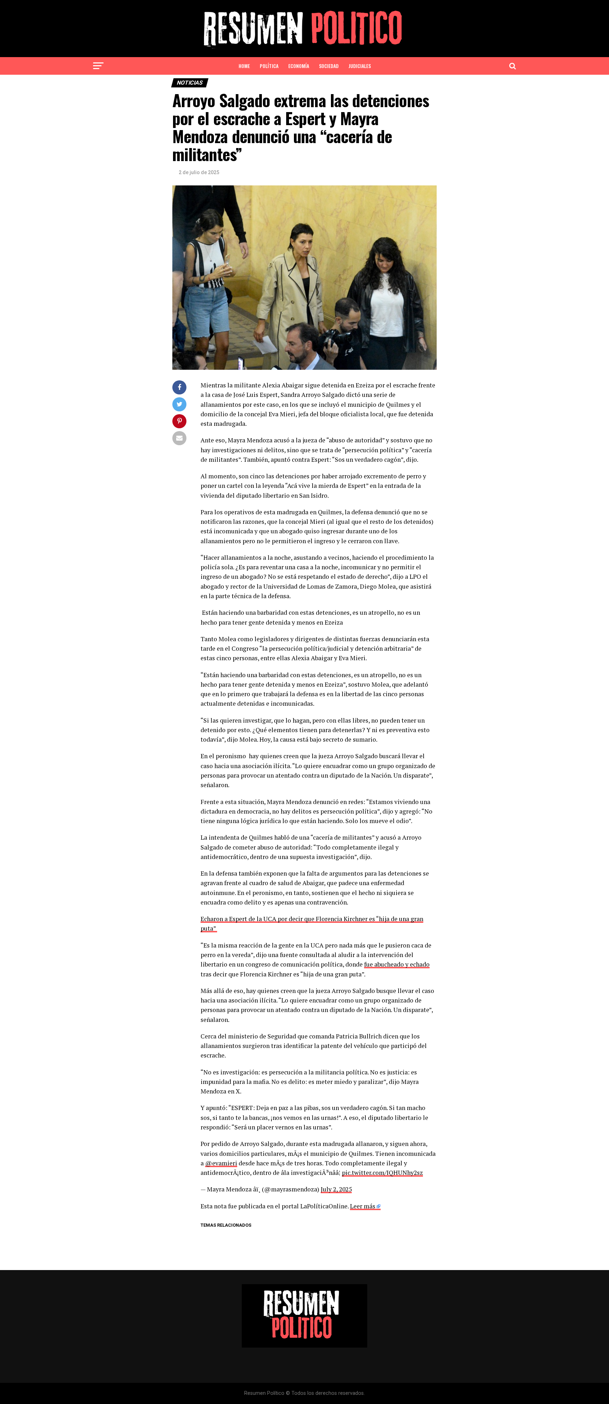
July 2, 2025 (336, 1189)
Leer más (362, 1206)
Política (269, 65)
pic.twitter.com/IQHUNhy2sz (382, 1173)
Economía (298, 65)
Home (244, 65)
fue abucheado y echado (397, 964)
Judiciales (360, 65)
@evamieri (221, 1163)
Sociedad (329, 65)
